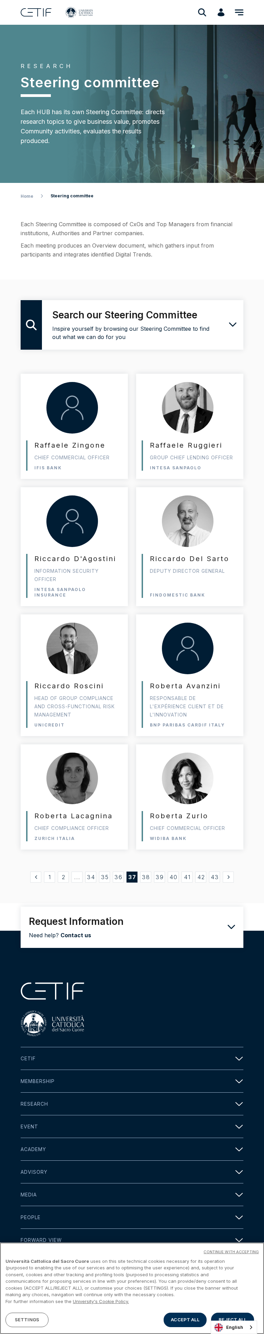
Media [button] (29, 1195)
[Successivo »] (228, 877)
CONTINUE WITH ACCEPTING (231, 1251)
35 (105, 877)
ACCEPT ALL (185, 1319)
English (234, 1327)
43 (215, 877)
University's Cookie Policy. (101, 1301)
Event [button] (29, 1126)
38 (146, 877)
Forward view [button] (41, 1240)
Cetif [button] (28, 1058)
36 (118, 877)
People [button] (31, 1217)
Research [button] (34, 1104)
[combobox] (234, 1327)
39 (160, 877)
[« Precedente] (35, 877)
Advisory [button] (34, 1172)
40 (173, 877)
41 (187, 877)
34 (91, 877)
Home (27, 196)
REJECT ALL (232, 1319)
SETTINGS (27, 1319)
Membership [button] (38, 1081)
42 (201, 877)
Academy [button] (33, 1149)
